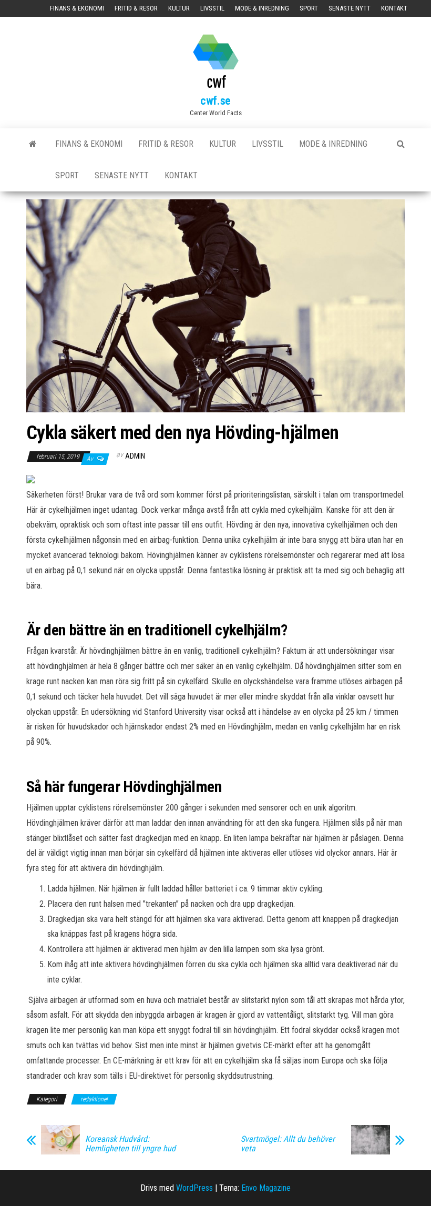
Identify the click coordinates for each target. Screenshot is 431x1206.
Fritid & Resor (136, 8)
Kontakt (394, 8)
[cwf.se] (32, 144)
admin (135, 456)
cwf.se (215, 100)
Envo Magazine (266, 1188)
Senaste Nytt (350, 8)
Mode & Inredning (262, 8)
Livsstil (212, 8)
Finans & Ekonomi (77, 8)
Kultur (179, 8)
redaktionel (94, 1099)
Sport (309, 8)
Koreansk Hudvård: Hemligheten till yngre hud (130, 1143)
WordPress (194, 1188)
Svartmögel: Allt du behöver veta (288, 1143)
